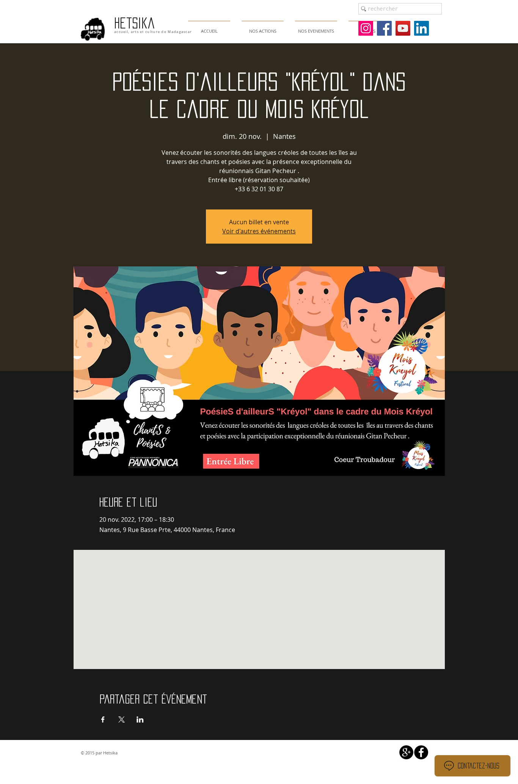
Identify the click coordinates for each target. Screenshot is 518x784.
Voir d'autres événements (259, 231)
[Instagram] (365, 28)
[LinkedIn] (421, 28)
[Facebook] (384, 28)
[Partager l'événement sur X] (121, 719)
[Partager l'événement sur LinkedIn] (140, 719)
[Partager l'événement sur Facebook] (103, 719)
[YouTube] (403, 28)
